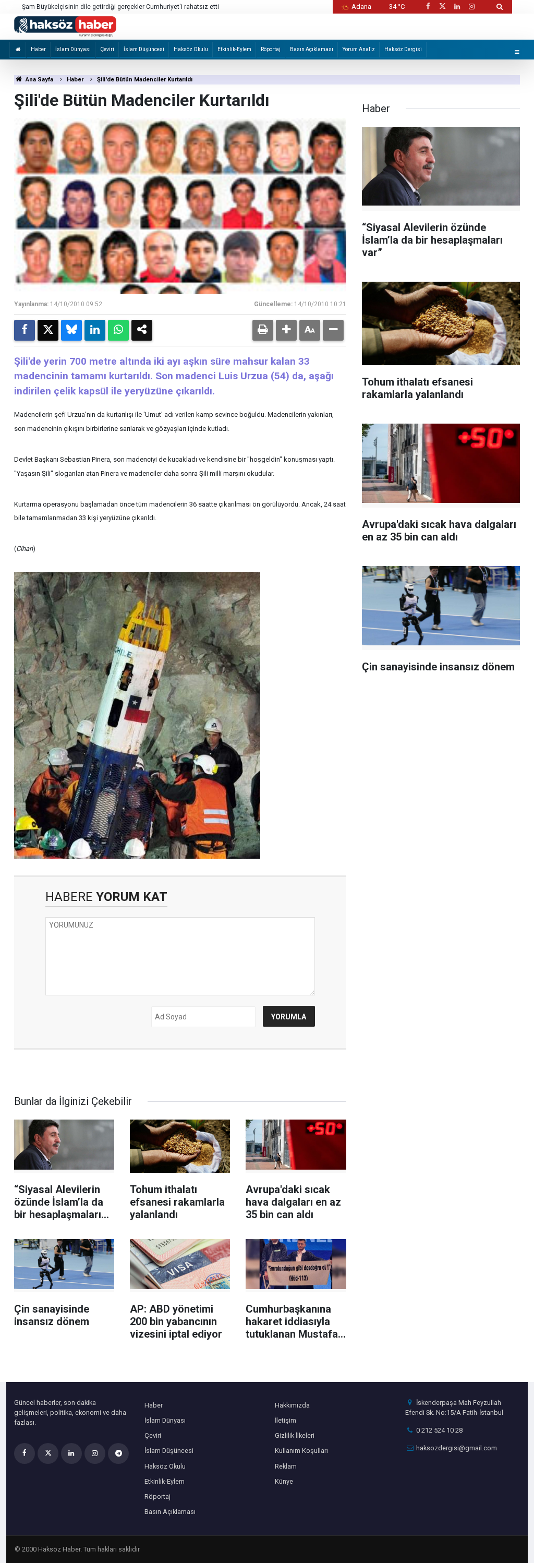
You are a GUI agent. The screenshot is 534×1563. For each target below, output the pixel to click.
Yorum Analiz (359, 49)
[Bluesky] (71, 330)
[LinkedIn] (94, 330)
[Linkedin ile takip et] (457, 6)
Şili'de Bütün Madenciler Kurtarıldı (144, 79)
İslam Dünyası (73, 49)
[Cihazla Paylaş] (141, 330)
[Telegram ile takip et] (118, 1453)
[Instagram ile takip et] (472, 6)
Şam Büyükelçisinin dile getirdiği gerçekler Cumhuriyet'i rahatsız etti (120, 6)
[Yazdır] (262, 330)
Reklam (286, 1466)
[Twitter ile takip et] (442, 6)
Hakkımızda (292, 1405)
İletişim (285, 1420)
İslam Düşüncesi (144, 49)
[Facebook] (24, 330)
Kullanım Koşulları (301, 1450)
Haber (38, 49)
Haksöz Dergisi (403, 49)
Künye (284, 1481)
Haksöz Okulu (191, 49)
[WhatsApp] (118, 330)
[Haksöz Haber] (65, 26)
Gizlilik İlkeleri (294, 1435)
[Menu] (517, 51)
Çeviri (107, 49)
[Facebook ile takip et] (427, 6)
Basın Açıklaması (311, 49)
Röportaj (271, 49)
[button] (286, 330)
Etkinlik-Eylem (234, 49)
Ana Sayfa (38, 79)
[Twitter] (48, 330)
